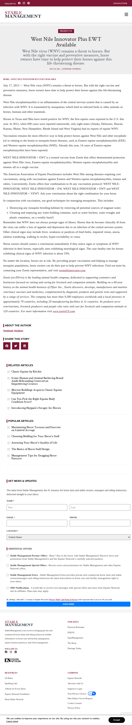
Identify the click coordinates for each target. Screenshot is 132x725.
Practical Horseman (76, 627)
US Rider (9, 678)
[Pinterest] (28, 3)
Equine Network (75, 678)
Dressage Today (74, 648)
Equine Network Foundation (17, 694)
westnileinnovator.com (72, 270)
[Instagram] (24, 3)
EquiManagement (75, 638)
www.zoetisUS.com (64, 311)
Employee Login (75, 689)
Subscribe (68, 604)
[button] (6, 345)
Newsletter (120, 3)
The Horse (72, 643)
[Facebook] (19, 3)
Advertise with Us (75, 683)
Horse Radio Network (14, 699)
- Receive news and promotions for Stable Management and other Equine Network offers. (65, 567)
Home (6, 79)
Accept (116, 720)
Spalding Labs (11, 683)
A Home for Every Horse (15, 689)
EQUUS (71, 632)
